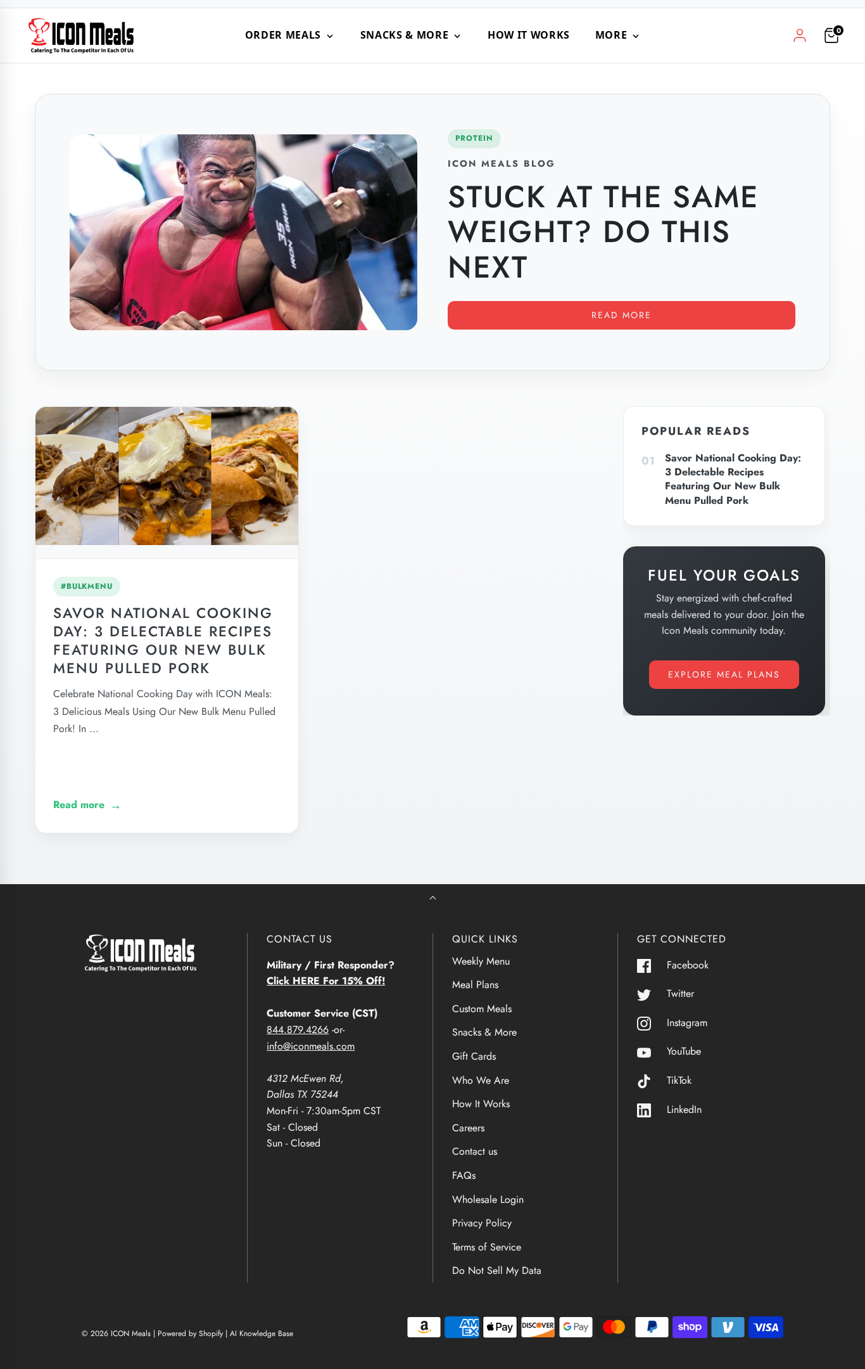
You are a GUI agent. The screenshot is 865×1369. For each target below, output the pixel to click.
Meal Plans (475, 984)
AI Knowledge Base (261, 1333)
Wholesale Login (488, 1199)
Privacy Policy (482, 1223)
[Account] (800, 35)
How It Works (529, 35)
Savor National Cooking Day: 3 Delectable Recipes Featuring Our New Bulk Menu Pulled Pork (163, 640)
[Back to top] (433, 899)
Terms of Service (486, 1247)
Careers (468, 1128)
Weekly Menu (481, 961)
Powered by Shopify (190, 1333)
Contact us (474, 1151)
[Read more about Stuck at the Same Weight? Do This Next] (243, 232)
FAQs (464, 1175)
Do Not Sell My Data (496, 1270)
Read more (621, 315)
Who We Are (480, 1080)
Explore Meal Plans (724, 674)
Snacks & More (484, 1032)
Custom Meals (482, 1008)
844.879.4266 (298, 1029)
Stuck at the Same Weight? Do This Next (603, 231)
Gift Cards (474, 1056)
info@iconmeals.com (311, 1046)
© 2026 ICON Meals (116, 1333)
